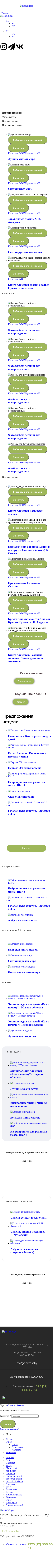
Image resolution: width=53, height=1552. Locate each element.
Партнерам (17, 1447)
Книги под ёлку (14, 1494)
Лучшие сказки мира (21, 158)
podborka (10, 1473)
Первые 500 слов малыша (24, 767)
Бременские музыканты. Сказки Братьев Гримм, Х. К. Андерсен (29, 620)
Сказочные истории (21, 796)
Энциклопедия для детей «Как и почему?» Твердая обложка (26, 1074)
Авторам (16, 1450)
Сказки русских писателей (25, 252)
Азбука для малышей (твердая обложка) (24, 1250)
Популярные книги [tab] (12, 113)
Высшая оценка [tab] (10, 121)
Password (5, 1416)
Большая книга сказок (25, 1117)
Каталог (10, 1439)
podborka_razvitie (14, 1476)
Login (8, 1424)
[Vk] (19, 46)
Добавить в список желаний (28, 140)
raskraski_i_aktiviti (14, 1481)
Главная (10, 1457)
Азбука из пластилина (22, 920)
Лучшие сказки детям (24, 1088)
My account (11, 1468)
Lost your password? (9, 1429)
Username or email (9, 1410)
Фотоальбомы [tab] (9, 117)
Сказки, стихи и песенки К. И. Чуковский (27, 1233)
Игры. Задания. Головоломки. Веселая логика (27, 755)
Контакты (11, 1452)
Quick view (18, 148)
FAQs (8, 1465)
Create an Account (15, 1405)
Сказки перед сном (20, 188)
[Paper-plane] (11, 46)
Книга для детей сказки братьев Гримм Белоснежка (28, 286)
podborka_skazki (14, 1478)
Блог (8, 1486)
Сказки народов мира (22, 960)
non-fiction (11, 1470)
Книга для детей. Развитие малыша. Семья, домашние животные (25, 658)
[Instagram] (3, 46)
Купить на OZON (17, 153)
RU (7, 21)
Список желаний (14, 1505)
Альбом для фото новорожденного (19, 401)
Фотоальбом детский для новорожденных (24, 331)
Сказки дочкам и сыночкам (28, 1217)
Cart (8, 1460)
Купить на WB (33, 153)
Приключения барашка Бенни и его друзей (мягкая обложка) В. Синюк (29, 550)
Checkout (10, 1463)
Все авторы (11, 1489)
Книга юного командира (24, 972)
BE (13, 26)
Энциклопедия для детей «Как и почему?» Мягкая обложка (28, 1006)
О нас (9, 1442)
